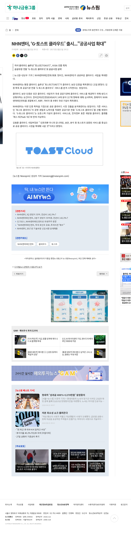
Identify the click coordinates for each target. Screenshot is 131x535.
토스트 (54, 244)
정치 (41, 18)
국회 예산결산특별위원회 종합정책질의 (78, 466)
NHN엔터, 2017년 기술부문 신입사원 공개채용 (37, 228)
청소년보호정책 (63, 504)
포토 (34, 18)
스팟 (125, 172)
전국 (127, 18)
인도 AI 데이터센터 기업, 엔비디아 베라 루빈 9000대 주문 (77, 339)
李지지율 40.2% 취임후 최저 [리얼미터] (33, 432)
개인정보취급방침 (45, 504)
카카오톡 (13, 55)
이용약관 (112, 504)
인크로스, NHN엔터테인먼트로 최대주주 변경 (36, 221)
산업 (99, 18)
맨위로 (102, 274)
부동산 (119, 18)
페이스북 (17, 55)
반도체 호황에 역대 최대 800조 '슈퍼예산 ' (78, 454)
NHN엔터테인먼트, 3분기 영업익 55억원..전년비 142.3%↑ (43, 217)
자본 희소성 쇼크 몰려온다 (55, 412)
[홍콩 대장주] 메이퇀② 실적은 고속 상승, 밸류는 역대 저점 (77, 353)
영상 (23, 18)
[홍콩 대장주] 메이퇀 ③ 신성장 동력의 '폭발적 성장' (42, 353)
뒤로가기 (19, 274)
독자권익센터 (78, 504)
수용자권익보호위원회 (96, 504)
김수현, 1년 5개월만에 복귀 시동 (96, 454)
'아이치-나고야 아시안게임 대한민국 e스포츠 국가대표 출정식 (31, 468)
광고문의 (124, 504)
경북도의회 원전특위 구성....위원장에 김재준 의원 (102, 30)
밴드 (25, 55)
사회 (67, 18)
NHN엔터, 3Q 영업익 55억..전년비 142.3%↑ (37, 214)
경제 (60, 18)
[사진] (27, 400)
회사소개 (8, 504)
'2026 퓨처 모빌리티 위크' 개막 (60, 454)
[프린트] (106, 55)
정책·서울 (50, 18)
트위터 (21, 55)
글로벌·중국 (77, 18)
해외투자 (90, 18)
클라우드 (42, 244)
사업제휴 (31, 504)
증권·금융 (108, 18)
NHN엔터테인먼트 (26, 244)
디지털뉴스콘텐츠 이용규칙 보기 (28, 266)
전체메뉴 (7, 18)
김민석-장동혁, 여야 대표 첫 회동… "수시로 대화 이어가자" (96, 467)
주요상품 (20, 504)
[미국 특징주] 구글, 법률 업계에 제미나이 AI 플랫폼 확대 (43, 339)
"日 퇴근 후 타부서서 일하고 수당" (31, 429)
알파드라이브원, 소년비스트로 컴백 (60, 466)
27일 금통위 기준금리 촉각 (27, 436)
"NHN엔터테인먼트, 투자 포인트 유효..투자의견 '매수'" (41, 224)
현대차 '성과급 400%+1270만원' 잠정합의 (63, 395)
